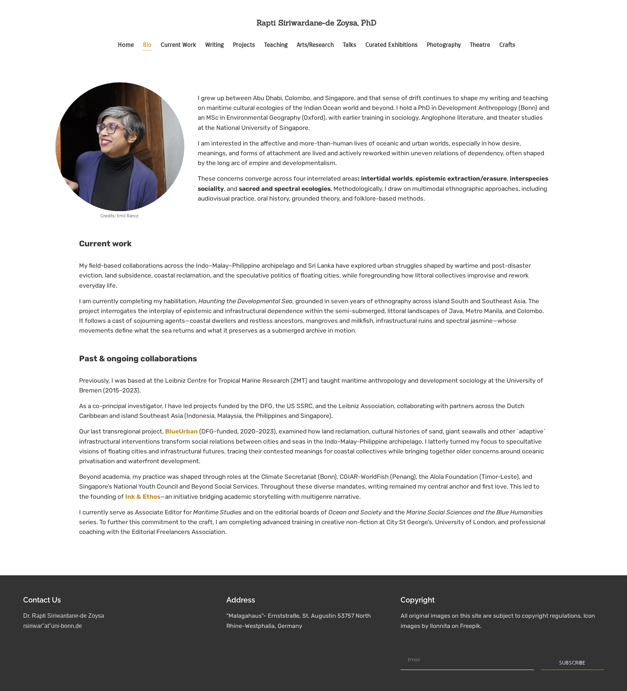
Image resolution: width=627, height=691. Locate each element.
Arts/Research (315, 45)
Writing (214, 45)
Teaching (276, 45)
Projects (244, 45)
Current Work (178, 45)
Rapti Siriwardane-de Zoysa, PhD (317, 23)
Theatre (480, 45)
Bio (147, 45)
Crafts (507, 45)
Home (126, 45)
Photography (444, 45)
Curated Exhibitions (391, 45)
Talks (349, 45)
